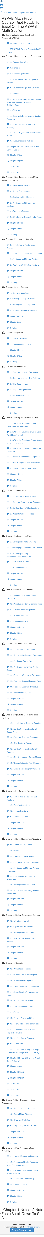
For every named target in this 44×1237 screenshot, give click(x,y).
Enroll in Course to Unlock (22, 1230)
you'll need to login (32, 1227)
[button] (1, 2)
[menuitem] (1, 5)
